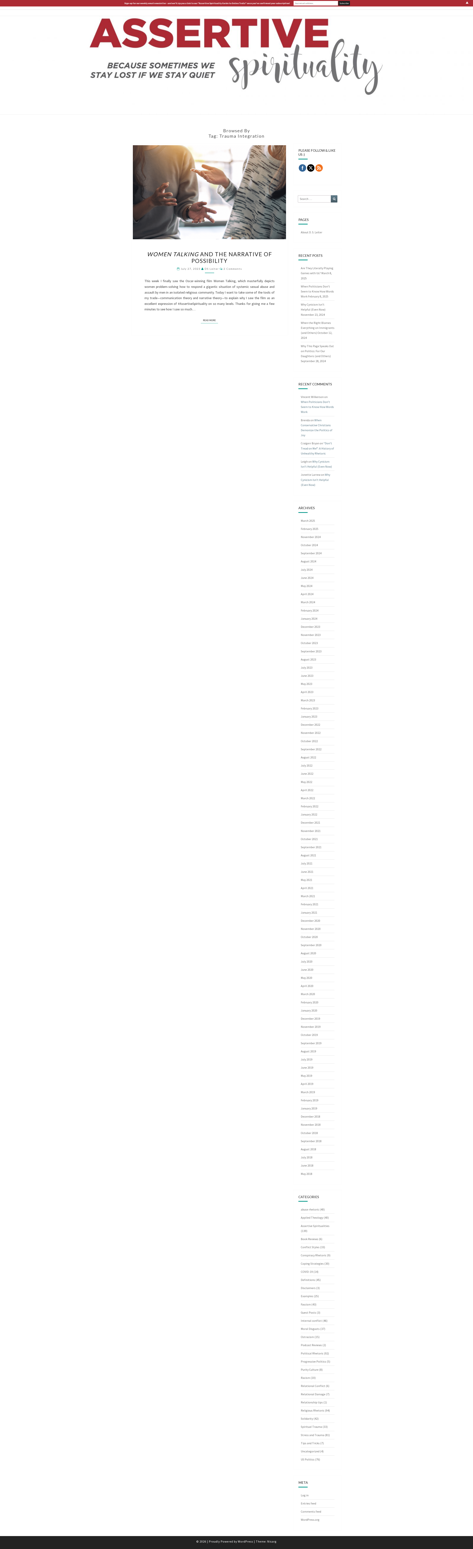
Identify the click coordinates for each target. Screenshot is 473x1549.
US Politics (307, 1459)
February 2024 (309, 610)
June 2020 (307, 969)
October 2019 (309, 1035)
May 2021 (306, 880)
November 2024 (311, 537)
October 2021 (309, 839)
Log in (305, 1495)
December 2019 (310, 1018)
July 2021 (306, 863)
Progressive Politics (313, 1361)
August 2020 (308, 953)
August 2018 (308, 1149)
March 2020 (308, 994)
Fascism (306, 1304)
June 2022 (307, 773)
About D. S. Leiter (311, 232)
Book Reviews (309, 1239)
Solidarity (307, 1418)
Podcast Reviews (311, 1345)
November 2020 (311, 929)
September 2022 (311, 749)
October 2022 (309, 741)
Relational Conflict (313, 1386)
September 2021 (311, 847)
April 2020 (307, 986)
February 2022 (309, 806)
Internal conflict (311, 1320)
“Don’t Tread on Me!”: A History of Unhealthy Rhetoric (317, 448)
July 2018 (306, 1157)
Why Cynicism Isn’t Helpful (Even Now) (315, 479)
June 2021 (307, 872)
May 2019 (306, 1076)
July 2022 (306, 765)
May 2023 (306, 684)
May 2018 (306, 1174)
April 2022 (307, 790)
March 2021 (308, 896)
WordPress (245, 1541)
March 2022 (308, 798)
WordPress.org (310, 1519)
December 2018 (310, 1116)
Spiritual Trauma (311, 1427)
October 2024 (309, 545)
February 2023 (309, 708)
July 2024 (306, 569)
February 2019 (309, 1100)
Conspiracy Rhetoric (313, 1255)
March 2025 (308, 520)
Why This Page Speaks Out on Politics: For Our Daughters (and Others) (317, 351)
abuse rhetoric (310, 1209)
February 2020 (309, 1002)
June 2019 (307, 1067)
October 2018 (309, 1133)
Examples (307, 1296)
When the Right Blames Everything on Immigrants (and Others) (317, 328)
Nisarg (272, 1541)
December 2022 (310, 724)
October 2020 (309, 937)
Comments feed (311, 1511)
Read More (210, 320)
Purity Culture (310, 1369)
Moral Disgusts (310, 1329)
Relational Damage (313, 1394)
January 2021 (309, 912)
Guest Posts (308, 1312)
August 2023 (308, 659)
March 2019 (308, 1092)
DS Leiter (212, 268)
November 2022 (311, 733)
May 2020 (306, 978)
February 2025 (309, 529)
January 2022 (309, 814)
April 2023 (307, 692)
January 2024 (309, 618)
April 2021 (307, 888)
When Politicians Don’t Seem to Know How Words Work (317, 291)
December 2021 (310, 822)
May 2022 (306, 782)
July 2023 (306, 667)
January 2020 (309, 1010)
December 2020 (310, 920)
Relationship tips (312, 1402)
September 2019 (311, 1043)
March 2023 (308, 700)
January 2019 (309, 1108)
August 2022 (308, 757)
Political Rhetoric (312, 1353)
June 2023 (307, 676)
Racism (305, 1378)
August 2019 (308, 1051)
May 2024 (306, 586)
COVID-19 (307, 1272)
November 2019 (311, 1027)
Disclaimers (308, 1288)
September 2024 (311, 553)
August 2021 (308, 855)
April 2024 (307, 594)
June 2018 (307, 1165)
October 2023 (309, 643)
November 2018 (311, 1124)
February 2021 (309, 904)
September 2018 (311, 1141)
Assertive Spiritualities (315, 1226)
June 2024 (307, 578)
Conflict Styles (310, 1247)
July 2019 (306, 1059)
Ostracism (307, 1337)
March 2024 (308, 602)
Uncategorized (310, 1451)
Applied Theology (312, 1217)
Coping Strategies (312, 1263)
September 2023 (311, 651)
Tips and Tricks (310, 1443)
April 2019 (307, 1084)
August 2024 (308, 561)
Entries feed (308, 1503)
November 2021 (311, 831)
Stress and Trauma (312, 1435)
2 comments (233, 268)
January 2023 (309, 716)
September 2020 (311, 945)
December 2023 (310, 627)
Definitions (308, 1280)
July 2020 (306, 961)
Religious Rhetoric (312, 1410)
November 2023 (311, 635)
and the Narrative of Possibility (209, 257)
